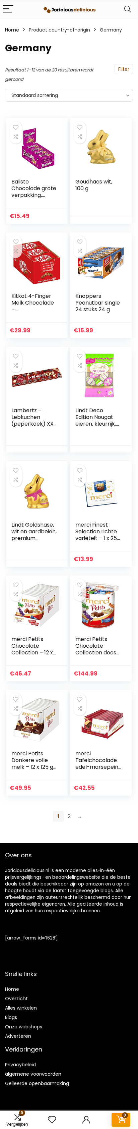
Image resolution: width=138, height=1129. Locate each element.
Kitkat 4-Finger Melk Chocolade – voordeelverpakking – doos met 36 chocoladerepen (34, 312)
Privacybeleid (20, 1064)
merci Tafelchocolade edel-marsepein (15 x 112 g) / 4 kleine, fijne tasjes (98, 767)
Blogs (11, 1017)
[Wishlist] (52, 1120)
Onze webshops (23, 1026)
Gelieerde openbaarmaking (37, 1083)
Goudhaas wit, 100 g (93, 185)
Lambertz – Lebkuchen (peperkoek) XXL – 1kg (33, 420)
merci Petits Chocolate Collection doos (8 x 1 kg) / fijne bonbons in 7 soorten (95, 656)
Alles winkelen (21, 1008)
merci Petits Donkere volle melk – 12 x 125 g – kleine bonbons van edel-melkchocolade (33, 770)
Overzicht (16, 998)
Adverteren (18, 1036)
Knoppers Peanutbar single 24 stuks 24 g (97, 302)
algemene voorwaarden (33, 1074)
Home (12, 29)
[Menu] (8, 9)
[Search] (128, 9)
